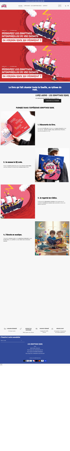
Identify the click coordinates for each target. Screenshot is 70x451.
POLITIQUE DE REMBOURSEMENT (35, 351)
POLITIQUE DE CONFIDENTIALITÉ (35, 349)
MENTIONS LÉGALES (35, 348)
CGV (35, 346)
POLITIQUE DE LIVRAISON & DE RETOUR (35, 353)
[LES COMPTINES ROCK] (4, 6)
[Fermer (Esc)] (1, 364)
